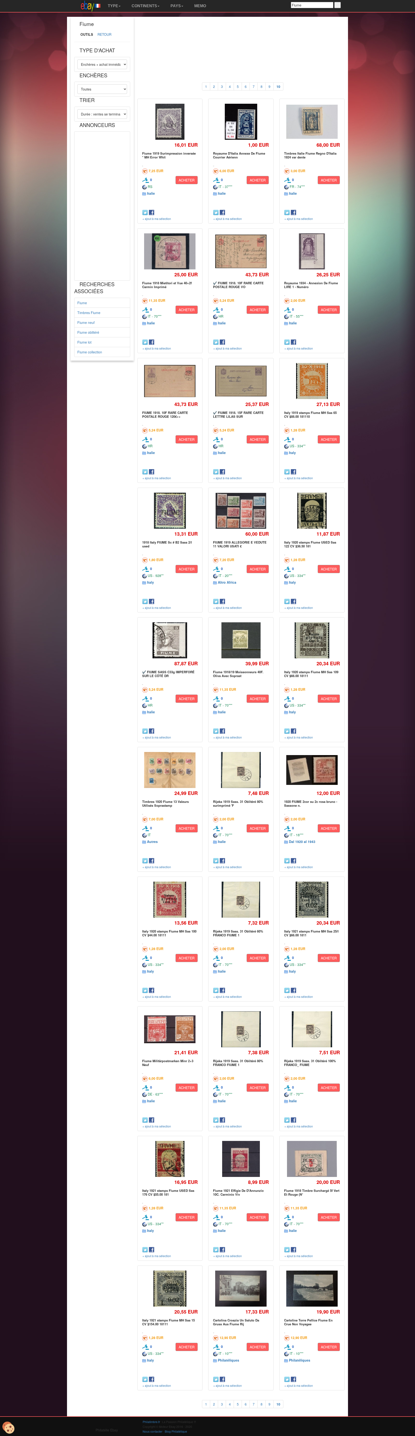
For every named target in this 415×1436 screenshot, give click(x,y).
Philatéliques (228, 1360)
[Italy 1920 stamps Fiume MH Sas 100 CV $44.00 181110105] (170, 899)
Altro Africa (227, 582)
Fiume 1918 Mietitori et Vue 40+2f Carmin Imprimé (167, 285)
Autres (152, 841)
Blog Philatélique (176, 1431)
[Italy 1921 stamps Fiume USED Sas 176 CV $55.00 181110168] (169, 1158)
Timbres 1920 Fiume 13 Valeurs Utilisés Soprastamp (165, 803)
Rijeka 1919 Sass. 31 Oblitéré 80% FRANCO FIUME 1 (238, 1063)
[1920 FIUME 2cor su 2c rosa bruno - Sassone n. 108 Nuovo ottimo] (312, 770)
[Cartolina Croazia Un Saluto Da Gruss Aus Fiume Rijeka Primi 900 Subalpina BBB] (241, 1288)
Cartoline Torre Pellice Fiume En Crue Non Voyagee (308, 1322)
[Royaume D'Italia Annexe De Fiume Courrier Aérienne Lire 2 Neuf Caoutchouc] (241, 121)
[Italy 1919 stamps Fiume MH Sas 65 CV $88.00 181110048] (312, 381)
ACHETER (187, 180)
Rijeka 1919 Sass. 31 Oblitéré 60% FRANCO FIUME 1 (238, 933)
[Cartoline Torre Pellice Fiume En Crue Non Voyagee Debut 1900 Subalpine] (312, 1288)
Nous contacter (152, 1431)
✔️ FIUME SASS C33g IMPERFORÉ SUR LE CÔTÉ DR (168, 674)
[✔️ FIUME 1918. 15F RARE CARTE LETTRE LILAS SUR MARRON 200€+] (241, 381)
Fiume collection (89, 352)
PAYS (175, 6)
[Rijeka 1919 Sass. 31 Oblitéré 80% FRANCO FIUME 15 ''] (241, 1029)
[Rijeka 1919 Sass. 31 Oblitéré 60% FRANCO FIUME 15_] (240, 899)
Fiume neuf (86, 322)
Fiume (82, 302)
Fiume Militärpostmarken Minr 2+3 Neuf (167, 1063)
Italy (292, 452)
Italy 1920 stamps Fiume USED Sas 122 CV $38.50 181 (310, 544)
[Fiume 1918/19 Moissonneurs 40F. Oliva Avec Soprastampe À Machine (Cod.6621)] (241, 640)
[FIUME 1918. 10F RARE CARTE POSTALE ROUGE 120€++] (170, 381)
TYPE (112, 6)
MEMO (199, 6)
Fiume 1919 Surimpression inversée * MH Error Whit (169, 155)
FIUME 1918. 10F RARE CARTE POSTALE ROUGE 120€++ (165, 414)
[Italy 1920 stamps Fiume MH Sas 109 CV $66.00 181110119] (312, 640)
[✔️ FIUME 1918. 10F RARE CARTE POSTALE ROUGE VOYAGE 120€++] (241, 251)
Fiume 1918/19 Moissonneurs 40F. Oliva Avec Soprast (238, 674)
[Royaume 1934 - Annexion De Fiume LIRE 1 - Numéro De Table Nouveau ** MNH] (312, 251)
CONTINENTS (144, 6)
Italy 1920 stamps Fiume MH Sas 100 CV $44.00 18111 (169, 933)
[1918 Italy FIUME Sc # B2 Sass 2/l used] (170, 510)
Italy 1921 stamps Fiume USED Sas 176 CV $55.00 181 (168, 1192)
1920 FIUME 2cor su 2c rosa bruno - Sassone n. (310, 803)
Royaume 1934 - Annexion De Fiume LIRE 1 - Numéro (311, 285)
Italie (151, 193)
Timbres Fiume (88, 312)
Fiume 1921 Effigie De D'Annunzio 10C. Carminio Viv (238, 1192)
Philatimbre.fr (151, 1422)
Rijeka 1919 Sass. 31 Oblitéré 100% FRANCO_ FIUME (310, 1063)
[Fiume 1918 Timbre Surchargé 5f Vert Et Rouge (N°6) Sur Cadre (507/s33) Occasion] (312, 1158)
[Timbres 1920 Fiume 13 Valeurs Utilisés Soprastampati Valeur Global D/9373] (170, 770)
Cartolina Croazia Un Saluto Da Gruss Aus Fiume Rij (236, 1322)
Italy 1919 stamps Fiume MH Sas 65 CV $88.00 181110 (310, 414)
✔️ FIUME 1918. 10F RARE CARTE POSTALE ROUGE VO (238, 285)
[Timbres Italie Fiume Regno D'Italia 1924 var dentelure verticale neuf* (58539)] (312, 122)
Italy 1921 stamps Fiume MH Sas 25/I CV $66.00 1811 (311, 933)
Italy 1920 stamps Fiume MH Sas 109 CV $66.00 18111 (311, 674)
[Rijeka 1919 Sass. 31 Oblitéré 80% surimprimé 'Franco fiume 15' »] (241, 770)
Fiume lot (84, 342)
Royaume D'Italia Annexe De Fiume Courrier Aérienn (239, 155)
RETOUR (104, 34)
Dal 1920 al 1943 (302, 841)
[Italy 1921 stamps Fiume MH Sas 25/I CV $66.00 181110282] (312, 899)
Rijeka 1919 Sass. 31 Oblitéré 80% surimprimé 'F (238, 803)
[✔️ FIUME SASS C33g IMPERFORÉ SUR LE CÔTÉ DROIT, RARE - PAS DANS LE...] (170, 640)
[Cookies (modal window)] (8, 1428)
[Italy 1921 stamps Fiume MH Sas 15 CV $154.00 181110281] (170, 1288)
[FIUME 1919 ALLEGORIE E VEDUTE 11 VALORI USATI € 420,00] (241, 510)
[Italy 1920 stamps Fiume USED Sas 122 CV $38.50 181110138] (311, 510)
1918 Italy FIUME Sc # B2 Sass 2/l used (167, 544)
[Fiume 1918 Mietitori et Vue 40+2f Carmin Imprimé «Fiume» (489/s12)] (170, 251)
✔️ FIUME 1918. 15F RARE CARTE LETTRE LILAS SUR (238, 414)
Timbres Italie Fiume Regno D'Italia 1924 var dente (310, 155)
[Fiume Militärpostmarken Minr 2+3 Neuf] (170, 1029)
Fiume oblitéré (88, 332)
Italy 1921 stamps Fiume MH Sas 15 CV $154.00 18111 (168, 1322)
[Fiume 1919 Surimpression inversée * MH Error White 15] (169, 121)
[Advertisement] (102, 206)
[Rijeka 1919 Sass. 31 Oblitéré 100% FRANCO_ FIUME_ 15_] (312, 1029)
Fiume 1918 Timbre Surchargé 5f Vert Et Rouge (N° (311, 1192)
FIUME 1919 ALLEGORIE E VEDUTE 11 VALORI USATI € (240, 544)
